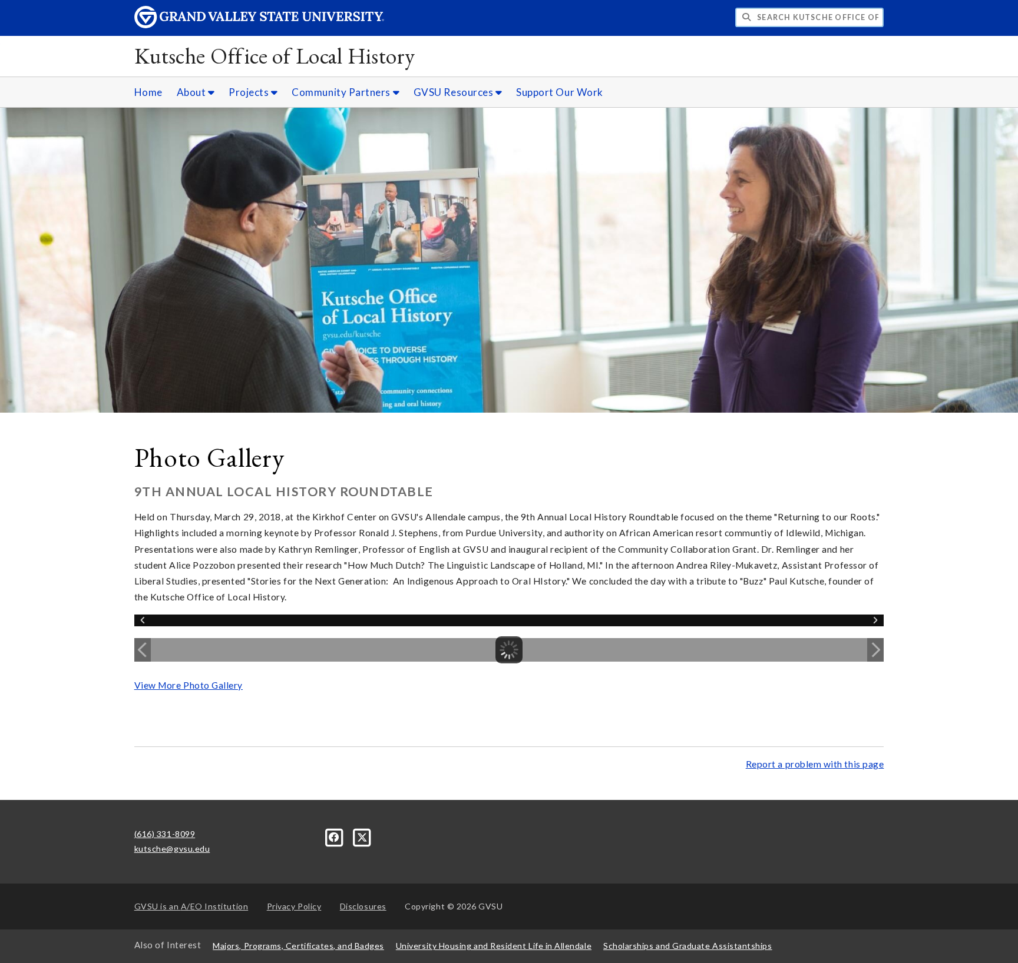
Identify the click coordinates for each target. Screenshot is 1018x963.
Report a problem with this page (815, 764)
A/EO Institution (191, 906)
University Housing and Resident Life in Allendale (493, 946)
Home (148, 92)
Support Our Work (559, 92)
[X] (362, 836)
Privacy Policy (294, 906)
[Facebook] (335, 836)
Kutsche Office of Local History (274, 55)
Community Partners (342, 92)
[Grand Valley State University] (259, 25)
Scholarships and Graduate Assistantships (687, 946)
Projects (250, 92)
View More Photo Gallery (188, 685)
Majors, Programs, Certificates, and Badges (298, 946)
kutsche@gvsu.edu (172, 849)
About (192, 92)
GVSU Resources (454, 92)
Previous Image (142, 650)
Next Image (875, 650)
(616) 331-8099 (165, 834)
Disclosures (363, 906)
